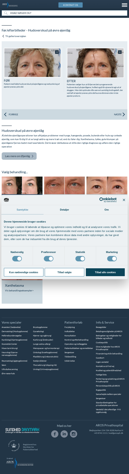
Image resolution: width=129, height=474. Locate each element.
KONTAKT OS (70, 5)
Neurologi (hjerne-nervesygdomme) (10, 353)
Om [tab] (106, 209)
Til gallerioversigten (15, 36)
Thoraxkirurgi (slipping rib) (45, 365)
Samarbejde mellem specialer (108, 394)
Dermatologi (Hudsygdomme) (15, 331)
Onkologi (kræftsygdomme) (45, 352)
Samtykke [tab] (22, 209)
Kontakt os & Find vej (105, 366)
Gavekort (100, 358)
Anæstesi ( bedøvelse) (11, 327)
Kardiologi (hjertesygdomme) (14, 339)
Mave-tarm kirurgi (10, 348)
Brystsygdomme (40, 327)
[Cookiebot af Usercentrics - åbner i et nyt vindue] (102, 199)
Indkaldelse (69, 331)
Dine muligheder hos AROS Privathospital (108, 348)
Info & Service (105, 322)
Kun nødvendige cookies (23, 272)
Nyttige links (101, 374)
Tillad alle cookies (105, 272)
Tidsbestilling (70, 356)
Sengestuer (69, 352)
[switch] (48, 258)
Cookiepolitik (102, 342)
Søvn (4, 365)
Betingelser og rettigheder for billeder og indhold (109, 337)
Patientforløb (73, 322)
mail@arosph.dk (116, 433)
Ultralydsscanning (10, 369)
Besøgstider (101, 327)
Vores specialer (12, 322)
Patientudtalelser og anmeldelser (78, 348)
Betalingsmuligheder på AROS (109, 331)
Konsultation (70, 335)
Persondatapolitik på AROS (108, 385)
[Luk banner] (124, 200)
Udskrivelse (69, 361)
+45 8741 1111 (101, 433)
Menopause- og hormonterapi (46, 348)
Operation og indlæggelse (75, 344)
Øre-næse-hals (8, 373)
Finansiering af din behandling (109, 353)
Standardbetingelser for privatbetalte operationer (107, 404)
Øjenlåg (17, 156)
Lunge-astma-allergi (41, 344)
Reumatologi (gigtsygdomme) (14, 361)
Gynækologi (38, 331)
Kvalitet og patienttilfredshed (108, 370)
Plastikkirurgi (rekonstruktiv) (45, 356)
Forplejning (69, 327)
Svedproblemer (40, 361)
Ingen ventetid (102, 362)
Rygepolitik (101, 390)
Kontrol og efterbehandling (76, 339)
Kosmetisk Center (9, 344)
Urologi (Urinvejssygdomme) (45, 369)
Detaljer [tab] (64, 209)
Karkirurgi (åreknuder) (43, 339)
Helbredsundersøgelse (12, 335)
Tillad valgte (64, 272)
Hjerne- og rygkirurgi (42, 335)
